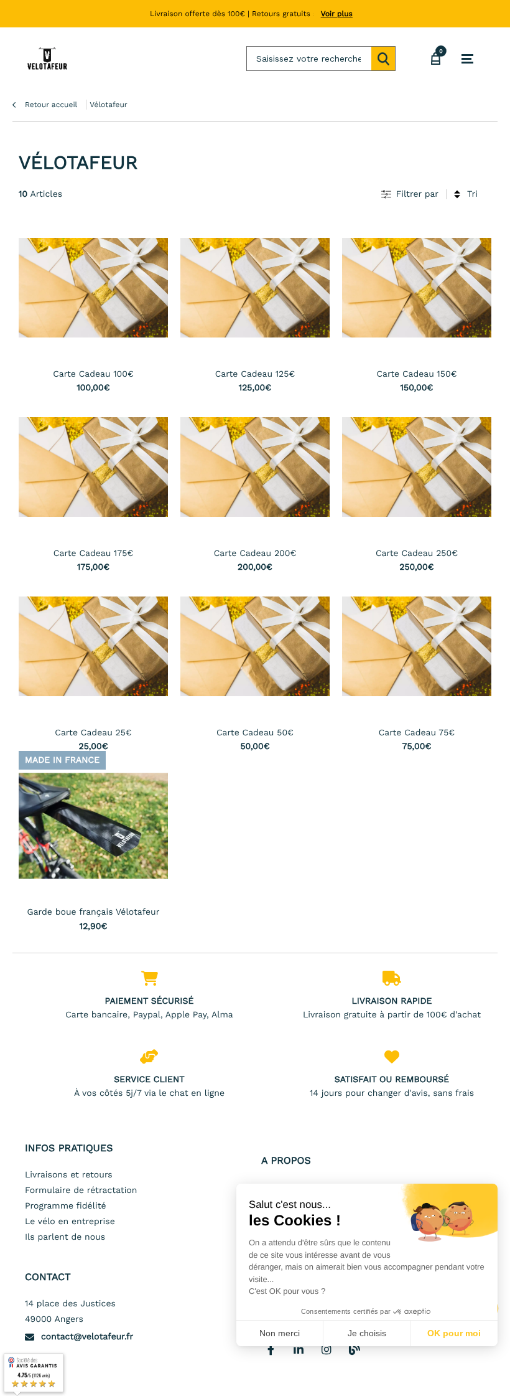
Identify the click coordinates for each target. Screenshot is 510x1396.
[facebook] (270, 1349)
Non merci (279, 1333)
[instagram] (326, 1349)
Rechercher (383, 58)
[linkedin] (298, 1349)
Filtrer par (417, 194)
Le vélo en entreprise (70, 1222)
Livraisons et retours (69, 1175)
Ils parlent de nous (65, 1237)
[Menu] (467, 59)
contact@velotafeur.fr (87, 1337)
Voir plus (337, 13)
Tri (472, 194)
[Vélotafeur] (47, 58)
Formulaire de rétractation (81, 1191)
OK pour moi (454, 1333)
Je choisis (367, 1333)
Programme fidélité (65, 1206)
